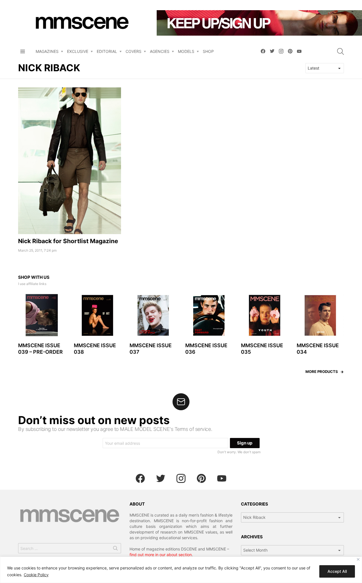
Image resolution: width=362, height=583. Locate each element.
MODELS (186, 51)
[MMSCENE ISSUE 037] (153, 315)
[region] (181, 570)
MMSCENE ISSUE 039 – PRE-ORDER (40, 348)
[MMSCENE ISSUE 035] (264, 315)
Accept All (337, 571)
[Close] (358, 559)
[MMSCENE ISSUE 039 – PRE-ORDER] (41, 315)
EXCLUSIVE (77, 51)
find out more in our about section (161, 554)
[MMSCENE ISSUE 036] (208, 315)
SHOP (208, 51)
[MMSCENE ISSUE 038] (97, 315)
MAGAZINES (47, 51)
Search (115, 549)
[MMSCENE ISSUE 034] (320, 315)
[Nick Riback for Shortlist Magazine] (69, 160)
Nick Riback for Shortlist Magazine (68, 241)
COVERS (133, 51)
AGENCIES (159, 51)
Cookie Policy (36, 574)
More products (321, 371)
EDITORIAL (107, 51)
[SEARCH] (340, 51)
